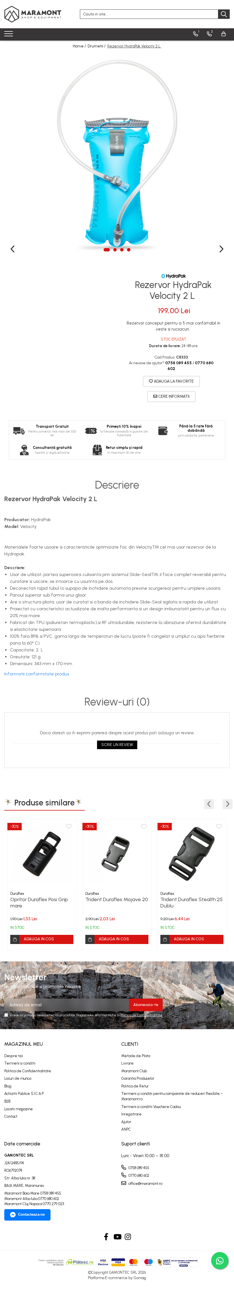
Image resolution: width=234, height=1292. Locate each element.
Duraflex (17, 893)
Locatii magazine (18, 1109)
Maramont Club (134, 1071)
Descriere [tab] (117, 485)
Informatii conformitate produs (36, 674)
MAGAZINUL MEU (23, 1044)
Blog (7, 1086)
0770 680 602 (138, 1175)
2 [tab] (115, 250)
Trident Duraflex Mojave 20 (116, 899)
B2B (7, 1101)
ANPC (126, 1129)
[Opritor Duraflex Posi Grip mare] (41, 853)
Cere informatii (173, 396)
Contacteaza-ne (31, 1214)
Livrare (127, 1063)
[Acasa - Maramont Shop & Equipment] (32, 14)
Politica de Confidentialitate (141, 1015)
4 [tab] (129, 250)
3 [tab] (122, 250)
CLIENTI (129, 1044)
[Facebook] (106, 1237)
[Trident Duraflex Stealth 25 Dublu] (191, 853)
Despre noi (13, 1056)
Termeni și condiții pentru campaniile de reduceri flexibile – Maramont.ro (172, 1096)
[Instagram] (128, 1237)
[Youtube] (117, 1237)
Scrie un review (117, 744)
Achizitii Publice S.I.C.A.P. (24, 1093)
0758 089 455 (138, 1168)
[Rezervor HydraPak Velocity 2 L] (117, 155)
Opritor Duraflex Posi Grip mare (39, 902)
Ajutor (126, 1122)
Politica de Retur (135, 1086)
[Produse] (9, 35)
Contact (10, 1116)
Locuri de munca (17, 1078)
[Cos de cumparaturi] (223, 34)
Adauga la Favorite (173, 381)
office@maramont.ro (145, 1183)
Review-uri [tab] (117, 702)
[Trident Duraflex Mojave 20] (116, 853)
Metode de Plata (135, 1056)
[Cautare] (224, 14)
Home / (80, 46)
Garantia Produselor (137, 1078)
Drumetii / (97, 46)
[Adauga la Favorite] (68, 826)
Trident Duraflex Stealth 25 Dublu (191, 902)
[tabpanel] (117, 155)
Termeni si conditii (19, 1063)
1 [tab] (106, 250)
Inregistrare (131, 1114)
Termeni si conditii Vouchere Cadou (151, 1107)
